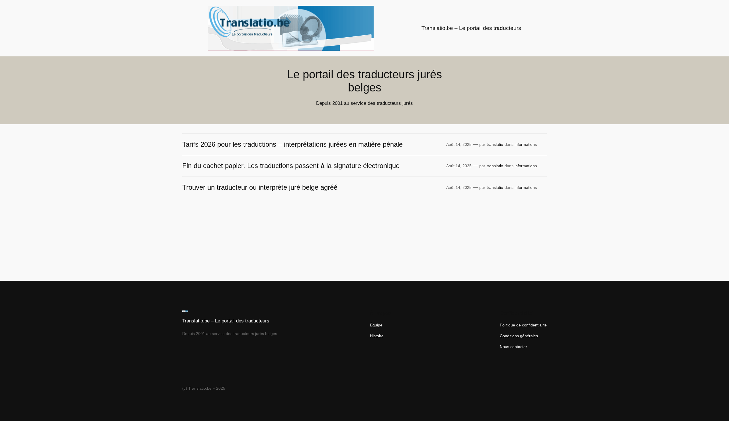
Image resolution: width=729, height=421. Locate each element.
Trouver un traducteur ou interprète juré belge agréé (259, 187)
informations (526, 144)
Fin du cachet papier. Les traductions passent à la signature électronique (291, 165)
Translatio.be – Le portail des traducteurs (471, 28)
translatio (495, 144)
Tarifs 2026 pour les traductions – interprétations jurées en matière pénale (292, 144)
